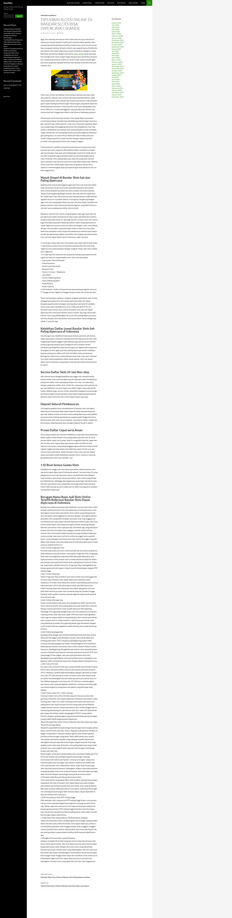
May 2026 (115, 29)
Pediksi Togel (87, 3)
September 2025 (118, 47)
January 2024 (117, 90)
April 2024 (116, 84)
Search (6, 13)
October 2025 (117, 45)
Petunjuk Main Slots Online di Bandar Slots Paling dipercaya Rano (65, 875)
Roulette (111, 3)
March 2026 (116, 34)
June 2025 (115, 53)
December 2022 (118, 97)
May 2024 (115, 82)
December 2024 (118, 66)
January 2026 (117, 38)
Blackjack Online (73, 3)
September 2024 (118, 73)
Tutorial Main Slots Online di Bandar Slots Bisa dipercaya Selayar (65, 884)
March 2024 (116, 86)
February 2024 (117, 88)
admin (61, 33)
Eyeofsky (8, 3)
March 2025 (116, 60)
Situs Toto (7, 96)
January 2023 (117, 95)
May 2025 (115, 55)
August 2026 (116, 23)
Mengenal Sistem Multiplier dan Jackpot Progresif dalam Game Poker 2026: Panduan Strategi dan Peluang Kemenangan (12, 33)
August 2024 (116, 75)
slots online (78, 54)
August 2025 (116, 49)
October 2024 (117, 71)
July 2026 (115, 25)
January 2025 (117, 64)
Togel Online (133, 3)
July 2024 (115, 77)
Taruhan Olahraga (48, 15)
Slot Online (121, 3)
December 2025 (118, 40)
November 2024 (118, 68)
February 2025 (117, 62)
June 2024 (115, 79)
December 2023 (118, 92)
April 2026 (116, 31)
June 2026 (115, 27)
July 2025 (115, 51)
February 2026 (117, 36)
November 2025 (118, 42)
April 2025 (116, 58)
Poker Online (99, 3)
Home (143, 3)
